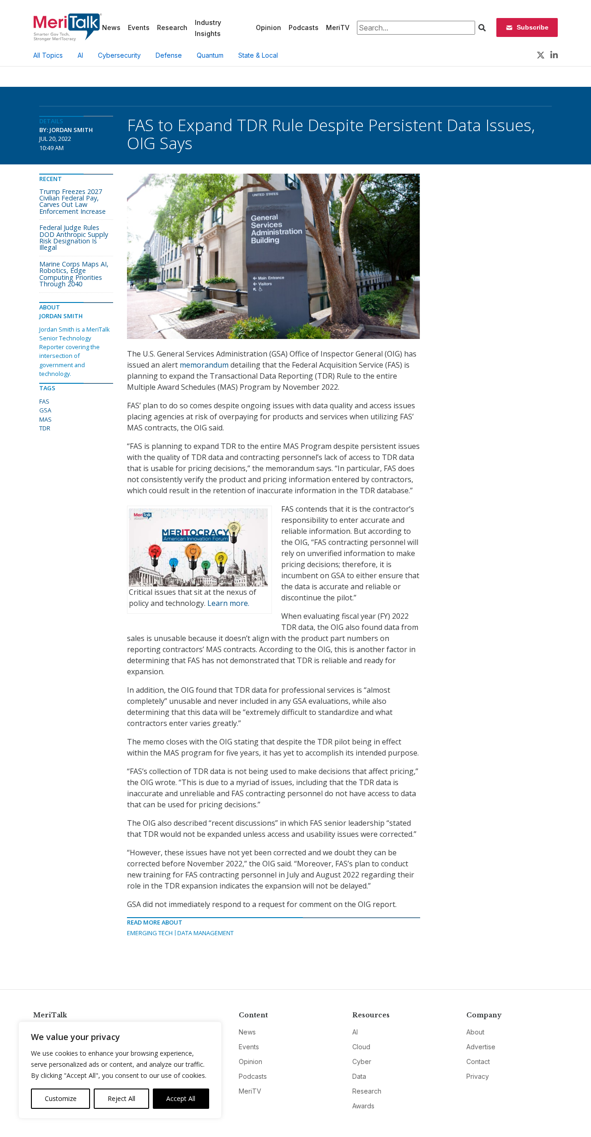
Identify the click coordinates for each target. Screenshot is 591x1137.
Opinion (268, 27)
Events (139, 27)
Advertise (480, 1047)
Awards (363, 1106)
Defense (169, 55)
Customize (61, 1098)
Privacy (477, 1076)
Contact (478, 1061)
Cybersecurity (119, 55)
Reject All (121, 1098)
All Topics (48, 55)
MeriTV (338, 27)
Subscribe (533, 27)
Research (172, 27)
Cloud (361, 1047)
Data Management (205, 933)
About (475, 1032)
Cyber (361, 1061)
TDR (44, 428)
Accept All (180, 1098)
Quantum (210, 55)
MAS (45, 419)
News (111, 27)
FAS (44, 401)
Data (359, 1076)
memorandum (204, 365)
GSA (45, 410)
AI (80, 55)
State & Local (258, 55)
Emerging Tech (150, 933)
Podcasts (304, 27)
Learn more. (228, 603)
